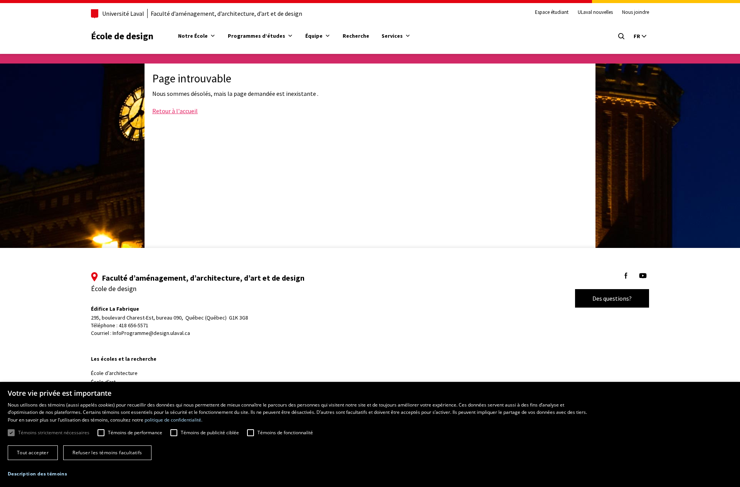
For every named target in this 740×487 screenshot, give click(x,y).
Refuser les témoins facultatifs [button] (107, 452)
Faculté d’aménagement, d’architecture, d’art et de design (226, 13)
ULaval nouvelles (595, 12)
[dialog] (370, 434)
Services (392, 35)
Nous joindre (635, 12)
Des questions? (612, 298)
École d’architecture (114, 373)
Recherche (356, 35)
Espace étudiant (551, 12)
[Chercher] (621, 36)
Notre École (193, 35)
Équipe (314, 35)
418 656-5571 (133, 325)
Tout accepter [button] (33, 452)
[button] (37, 474)
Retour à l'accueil (175, 111)
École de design (122, 36)
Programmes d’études (256, 35)
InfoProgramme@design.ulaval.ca (151, 333)
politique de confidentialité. (173, 420)
